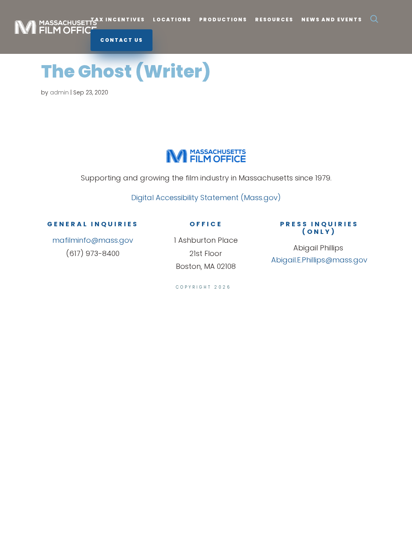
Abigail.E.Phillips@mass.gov (319, 260)
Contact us (121, 40)
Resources (274, 20)
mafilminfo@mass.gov (92, 240)
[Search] (374, 21)
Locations (172, 20)
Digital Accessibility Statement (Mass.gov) (206, 198)
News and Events (331, 20)
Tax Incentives (118, 20)
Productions (223, 20)
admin (59, 92)
